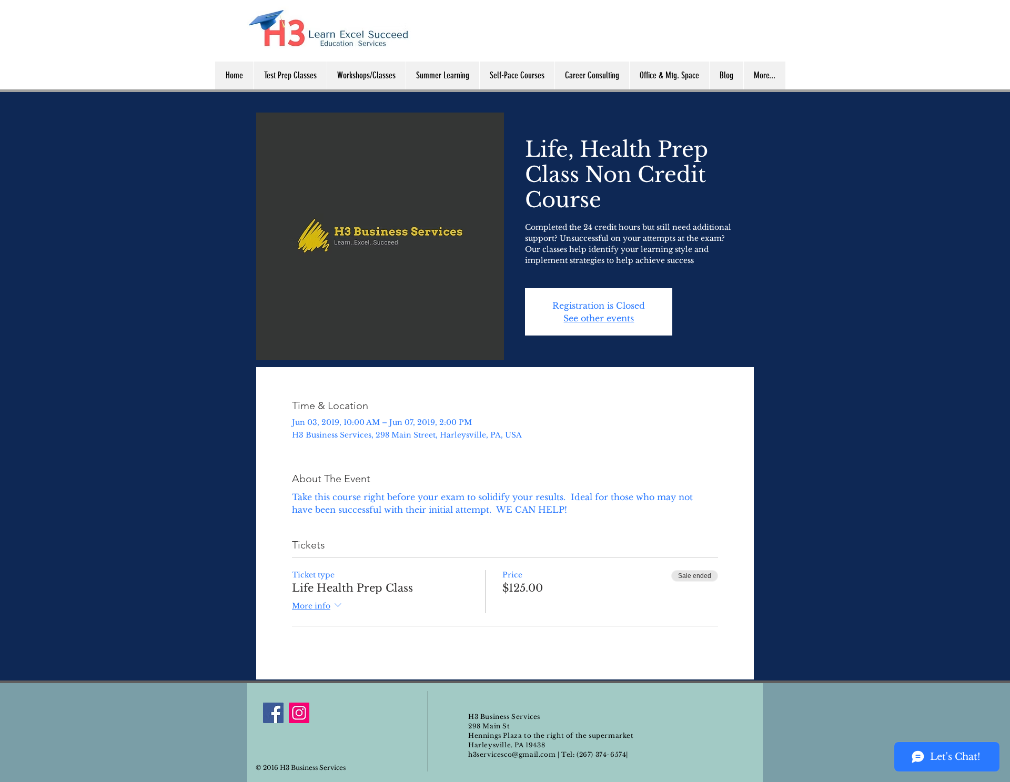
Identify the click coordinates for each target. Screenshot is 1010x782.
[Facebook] (273, 713)
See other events (598, 318)
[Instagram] (299, 713)
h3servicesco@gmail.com (512, 754)
